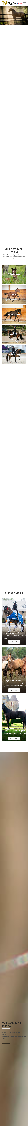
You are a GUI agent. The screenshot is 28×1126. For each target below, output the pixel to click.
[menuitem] (14, 3)
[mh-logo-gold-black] (11, 3)
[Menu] (24, 3)
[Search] (14, 3)
